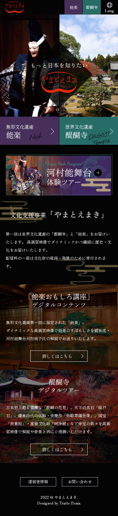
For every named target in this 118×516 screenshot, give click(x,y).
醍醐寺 (92, 7)
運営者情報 (38, 481)
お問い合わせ (80, 481)
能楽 (74, 7)
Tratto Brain (69, 503)
